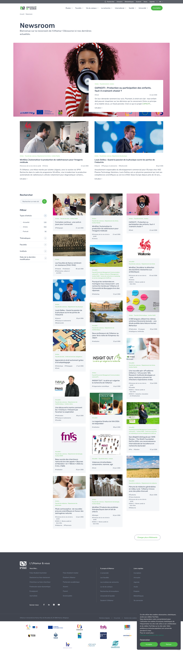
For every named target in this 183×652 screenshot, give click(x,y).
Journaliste (33, 596)
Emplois (136, 591)
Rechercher (110, 2)
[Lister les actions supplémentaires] (161, 2)
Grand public (67, 596)
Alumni (65, 587)
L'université (104, 573)
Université (142, 8)
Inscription (157, 8)
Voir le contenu (91, 80)
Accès (136, 587)
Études (68, 8)
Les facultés (104, 578)
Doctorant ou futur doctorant (40, 577)
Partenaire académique (71, 582)
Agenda (152, 2)
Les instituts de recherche (109, 582)
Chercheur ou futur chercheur (40, 582)
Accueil (22, 14)
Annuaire (119, 2)
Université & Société (107, 596)
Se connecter (138, 600)
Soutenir (138, 2)
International (119, 8)
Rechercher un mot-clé (30, 201)
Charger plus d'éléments (147, 537)
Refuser (168, 644)
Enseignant (34, 591)
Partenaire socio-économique (40, 587)
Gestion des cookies (130, 618)
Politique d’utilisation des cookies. (152, 635)
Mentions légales (104, 618)
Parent (65, 591)
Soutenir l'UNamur (106, 600)
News (145, 2)
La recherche (105, 8)
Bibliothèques (129, 2)
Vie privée (117, 618)
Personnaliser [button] (145, 640)
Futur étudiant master (70, 573)
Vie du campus (91, 8)
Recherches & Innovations (109, 591)
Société (131, 8)
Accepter (149, 644)
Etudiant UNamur (69, 577)
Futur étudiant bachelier (38, 573)
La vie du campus (106, 587)
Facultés (78, 8)
